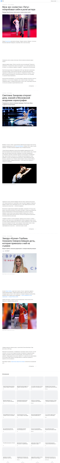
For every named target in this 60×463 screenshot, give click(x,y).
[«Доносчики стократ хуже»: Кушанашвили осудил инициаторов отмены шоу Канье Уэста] (37, 440)
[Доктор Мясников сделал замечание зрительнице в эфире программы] (51, 425)
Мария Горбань (9, 291)
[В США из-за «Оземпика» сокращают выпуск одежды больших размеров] (37, 397)
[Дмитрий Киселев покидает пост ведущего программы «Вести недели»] (23, 383)
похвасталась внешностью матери (18, 361)
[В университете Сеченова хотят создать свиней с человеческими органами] (23, 454)
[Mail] (1, 1)
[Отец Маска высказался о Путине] (9, 440)
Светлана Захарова (19, 146)
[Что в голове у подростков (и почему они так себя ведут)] (51, 411)
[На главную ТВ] (2, 1)
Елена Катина (8, 41)
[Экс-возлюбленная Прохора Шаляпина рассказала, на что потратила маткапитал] (9, 425)
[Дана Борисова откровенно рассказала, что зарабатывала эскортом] (23, 440)
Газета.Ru (12, 4)
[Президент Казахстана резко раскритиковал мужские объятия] (51, 383)
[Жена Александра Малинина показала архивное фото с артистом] (37, 411)
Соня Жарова (7, 250)
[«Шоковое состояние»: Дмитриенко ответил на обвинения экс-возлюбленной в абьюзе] (9, 454)
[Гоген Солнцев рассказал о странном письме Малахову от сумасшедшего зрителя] (51, 440)
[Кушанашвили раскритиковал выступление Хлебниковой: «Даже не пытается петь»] (23, 397)
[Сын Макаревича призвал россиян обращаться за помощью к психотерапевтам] (23, 425)
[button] (19, 116)
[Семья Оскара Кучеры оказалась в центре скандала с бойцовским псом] (9, 383)
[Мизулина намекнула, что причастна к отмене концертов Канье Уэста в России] (9, 397)
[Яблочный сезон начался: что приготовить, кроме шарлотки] (51, 454)
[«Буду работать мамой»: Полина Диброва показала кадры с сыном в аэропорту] (37, 454)
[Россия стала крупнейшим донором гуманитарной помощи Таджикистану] (37, 425)
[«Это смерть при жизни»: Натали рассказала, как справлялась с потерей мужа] (37, 383)
